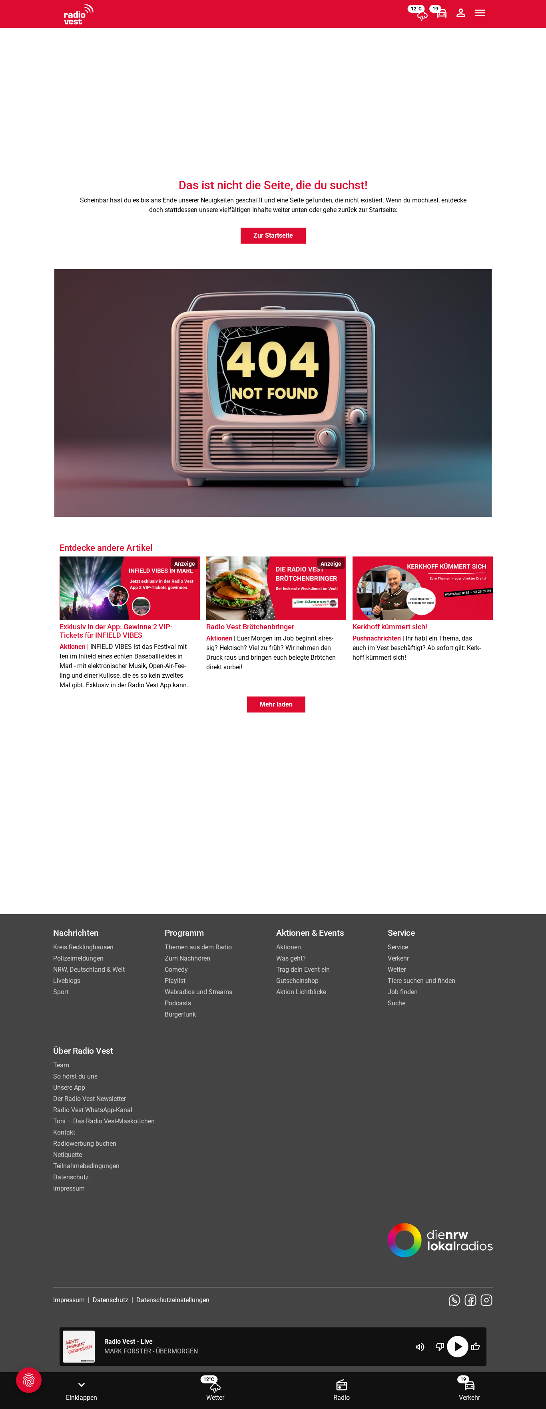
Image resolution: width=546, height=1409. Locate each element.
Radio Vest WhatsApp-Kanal (92, 1110)
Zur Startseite (273, 235)
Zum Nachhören (187, 958)
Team (61, 1065)
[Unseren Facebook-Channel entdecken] (470, 1300)
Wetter (397, 969)
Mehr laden (276, 704)
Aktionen (288, 947)
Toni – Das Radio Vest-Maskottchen (104, 1121)
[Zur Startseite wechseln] (79, 14)
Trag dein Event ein (303, 969)
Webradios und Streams (198, 992)
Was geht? (291, 958)
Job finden (403, 992)
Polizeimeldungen (78, 958)
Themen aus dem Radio (198, 947)
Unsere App (69, 1087)
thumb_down (440, 1346)
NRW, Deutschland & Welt (89, 969)
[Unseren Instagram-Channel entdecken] (486, 1300)
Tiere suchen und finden (421, 981)
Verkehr (398, 958)
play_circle (457, 1346)
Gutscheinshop (297, 981)
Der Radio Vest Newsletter (89, 1099)
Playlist (175, 981)
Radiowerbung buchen (84, 1143)
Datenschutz (71, 1177)
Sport (60, 992)
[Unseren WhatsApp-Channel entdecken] (454, 1300)
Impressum (69, 1188)
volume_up (420, 1347)
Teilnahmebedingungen (86, 1166)
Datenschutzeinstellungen (172, 1300)
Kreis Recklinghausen (83, 947)
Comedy (176, 969)
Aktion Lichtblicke (301, 992)
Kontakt (64, 1132)
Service (398, 947)
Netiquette (67, 1155)
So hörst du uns (75, 1076)
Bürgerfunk (180, 1014)
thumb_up (475, 1346)
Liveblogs (66, 981)
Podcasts (178, 1003)
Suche (396, 1003)
